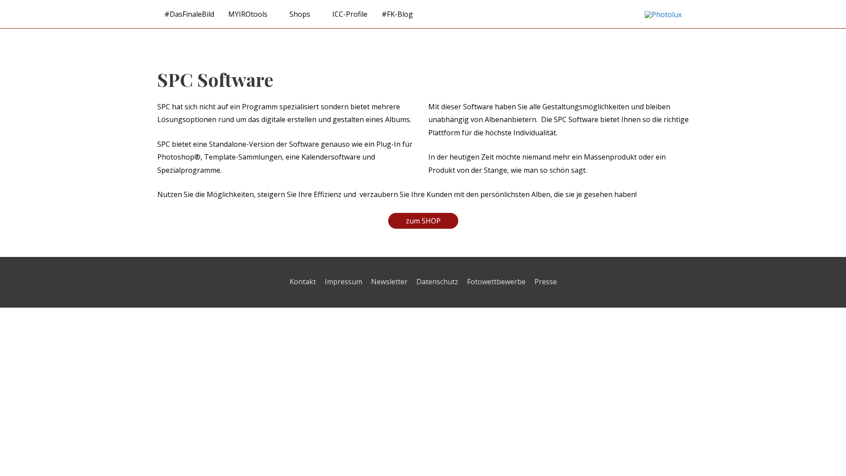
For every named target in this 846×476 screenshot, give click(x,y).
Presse (545, 281)
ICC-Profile (349, 14)
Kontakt (302, 281)
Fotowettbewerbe (496, 281)
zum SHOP (423, 221)
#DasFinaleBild (189, 14)
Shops (299, 14)
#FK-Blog (397, 14)
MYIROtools (247, 14)
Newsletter (389, 281)
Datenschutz (437, 281)
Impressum (343, 281)
